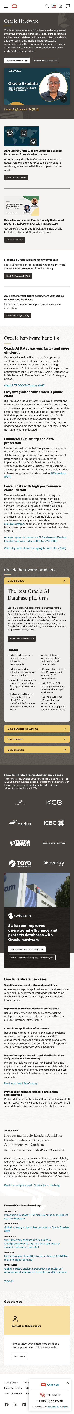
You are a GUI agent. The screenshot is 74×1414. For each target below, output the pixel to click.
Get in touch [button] (19, 1356)
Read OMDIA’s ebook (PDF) (18, 275)
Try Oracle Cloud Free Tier (45, 60)
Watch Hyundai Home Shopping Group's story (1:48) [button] (35, 548)
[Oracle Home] (14, 6)
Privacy (27, 1382)
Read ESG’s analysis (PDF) (17, 315)
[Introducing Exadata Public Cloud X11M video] (37, 86)
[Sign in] (61, 6)
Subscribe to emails (13, 1393)
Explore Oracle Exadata (22, 638)
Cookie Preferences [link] (13, 1387)
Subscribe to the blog (47, 1185)
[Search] (47, 6)
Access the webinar (14, 239)
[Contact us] (68, 6)
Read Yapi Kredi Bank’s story (21, 1083)
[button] (6, 6)
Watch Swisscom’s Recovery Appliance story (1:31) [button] (31, 957)
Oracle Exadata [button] (16, 580)
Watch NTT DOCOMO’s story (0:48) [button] (24, 385)
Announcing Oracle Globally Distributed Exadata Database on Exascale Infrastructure (33, 152)
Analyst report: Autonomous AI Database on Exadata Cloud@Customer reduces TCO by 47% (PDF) (35, 539)
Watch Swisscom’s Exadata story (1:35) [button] (26, 949)
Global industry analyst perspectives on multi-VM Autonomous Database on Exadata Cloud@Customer (35, 1270)
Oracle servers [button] (16, 739)
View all (8, 1281)
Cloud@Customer (14, 523)
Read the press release (16, 177)
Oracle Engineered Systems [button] (23, 728)
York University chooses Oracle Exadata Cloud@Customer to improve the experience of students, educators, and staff (32, 1243)
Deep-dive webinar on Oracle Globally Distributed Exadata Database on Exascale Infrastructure (34, 221)
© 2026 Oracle (11, 1382)
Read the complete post (18, 1185)
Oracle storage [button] (16, 749)
